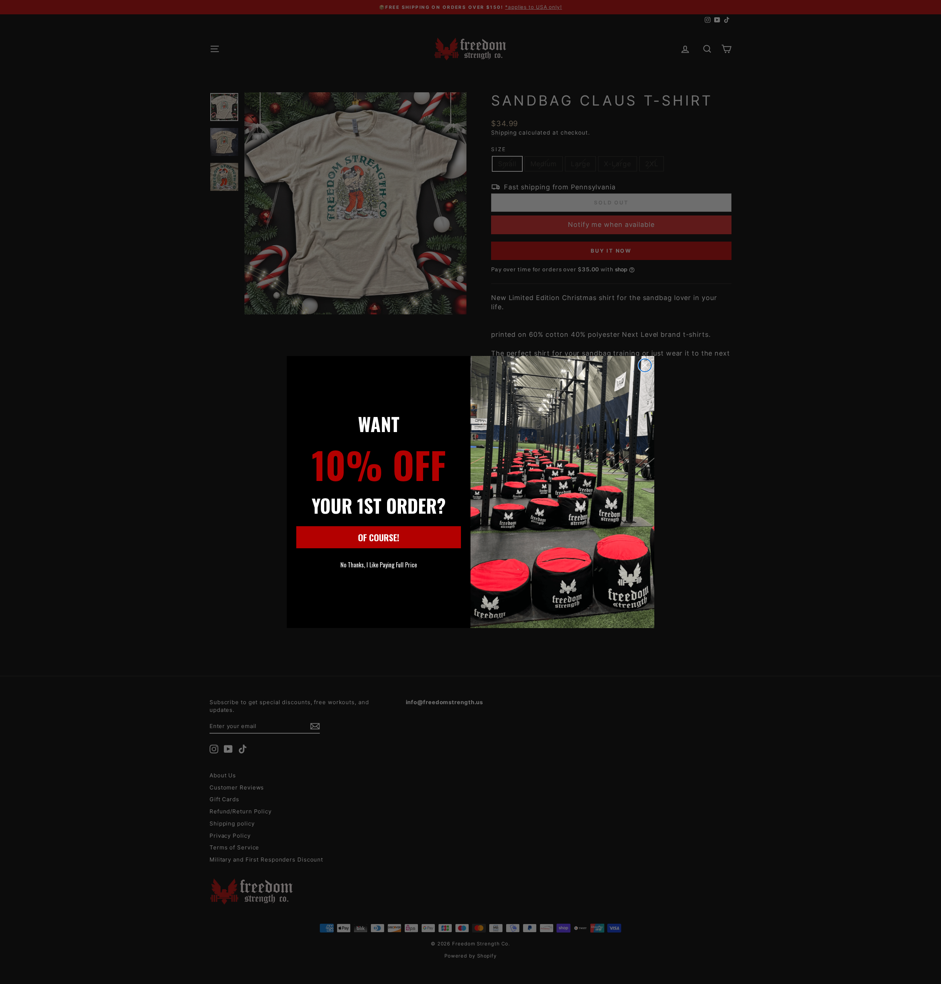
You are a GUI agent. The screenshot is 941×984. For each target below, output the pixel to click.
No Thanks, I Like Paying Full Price (378, 564)
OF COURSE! (378, 537)
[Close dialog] (644, 365)
